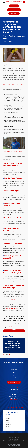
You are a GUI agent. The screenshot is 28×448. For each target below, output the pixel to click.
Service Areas (14, 369)
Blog (14, 375)
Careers (14, 367)
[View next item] (9, 354)
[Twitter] (8, 407)
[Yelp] (14, 407)
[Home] (14, 2)
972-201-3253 (14, 389)
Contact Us (14, 378)
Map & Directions (14, 399)
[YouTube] (16, 407)
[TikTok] (19, 407)
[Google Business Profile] (11, 407)
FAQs (14, 372)
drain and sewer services (12, 308)
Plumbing (11, 327)
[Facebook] (6, 407)
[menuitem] (4, 441)
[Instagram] (22, 407)
